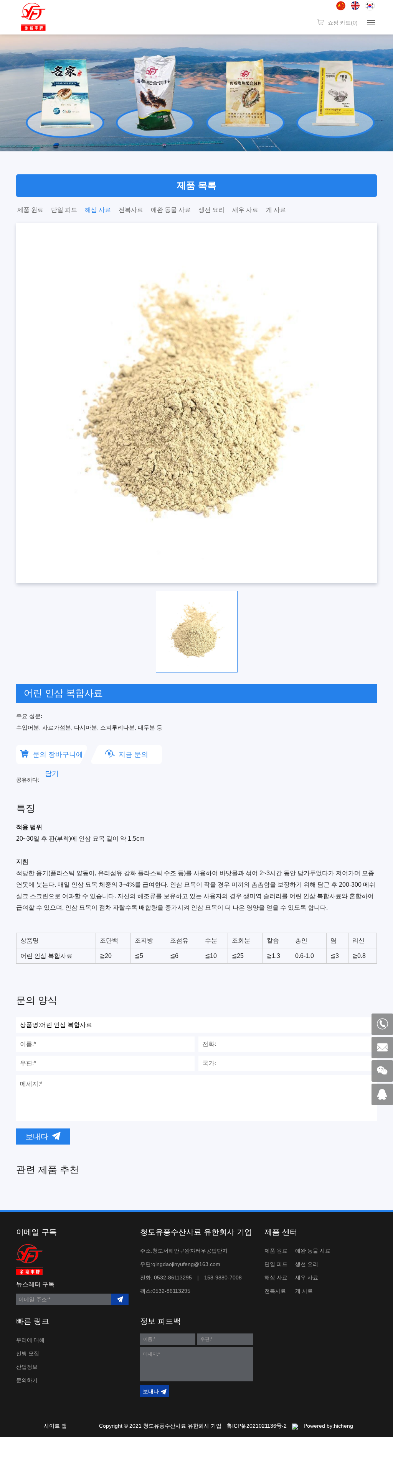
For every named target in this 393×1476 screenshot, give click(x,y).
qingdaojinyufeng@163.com (186, 1264)
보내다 (36, 1136)
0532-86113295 (173, 1277)
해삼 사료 (98, 210)
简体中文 (340, 5)
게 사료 (276, 210)
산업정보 (27, 1367)
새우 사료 (245, 210)
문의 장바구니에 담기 (58, 757)
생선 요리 (211, 210)
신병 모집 (27, 1353)
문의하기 (27, 1380)
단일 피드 (64, 210)
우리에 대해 (30, 1340)
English (355, 5)
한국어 (370, 6)
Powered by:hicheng (328, 1426)
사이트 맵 (55, 1426)
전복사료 (131, 210)
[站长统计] (295, 1426)
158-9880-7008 (223, 1277)
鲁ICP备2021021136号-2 (257, 1426)
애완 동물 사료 (171, 210)
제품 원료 (30, 210)
